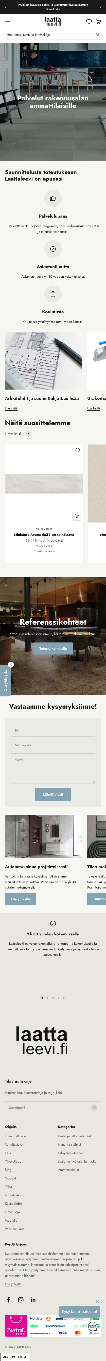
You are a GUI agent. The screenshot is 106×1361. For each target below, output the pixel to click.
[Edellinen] (6, 7)
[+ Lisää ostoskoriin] (76, 516)
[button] (5, 680)
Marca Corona (44, 529)
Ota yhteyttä (20, 899)
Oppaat (10, 1178)
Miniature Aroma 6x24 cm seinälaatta (44, 534)
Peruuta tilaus (14, 1228)
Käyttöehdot (13, 1203)
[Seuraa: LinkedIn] (33, 1299)
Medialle (11, 1220)
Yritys (9, 1186)
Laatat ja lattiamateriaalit (75, 1136)
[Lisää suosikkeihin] (77, 450)
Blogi (9, 1169)
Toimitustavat (14, 1144)
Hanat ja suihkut (69, 1144)
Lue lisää (11, 408)
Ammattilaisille (68, 1169)
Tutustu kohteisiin (53, 648)
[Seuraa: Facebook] (8, 1299)
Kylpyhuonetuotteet (71, 1153)
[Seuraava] (100, 7)
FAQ (8, 1153)
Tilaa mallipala (15, 1136)
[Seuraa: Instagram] (21, 1299)
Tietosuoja (12, 1211)
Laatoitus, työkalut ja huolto (77, 1161)
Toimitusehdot (15, 1195)
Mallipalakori (14, 1357)
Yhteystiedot (13, 1161)
